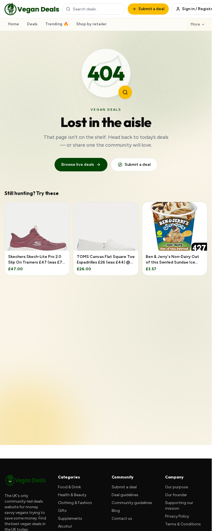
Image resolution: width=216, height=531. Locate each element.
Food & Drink (69, 487)
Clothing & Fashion (75, 502)
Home (13, 24)
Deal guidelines (125, 495)
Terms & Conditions (183, 524)
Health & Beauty (72, 495)
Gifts (62, 510)
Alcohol (65, 526)
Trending (56, 24)
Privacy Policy (177, 516)
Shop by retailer (91, 24)
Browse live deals (77, 164)
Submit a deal (137, 164)
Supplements (70, 518)
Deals (32, 24)
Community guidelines (132, 502)
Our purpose (176, 487)
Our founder (176, 495)
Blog (116, 510)
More (195, 24)
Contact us (122, 518)
